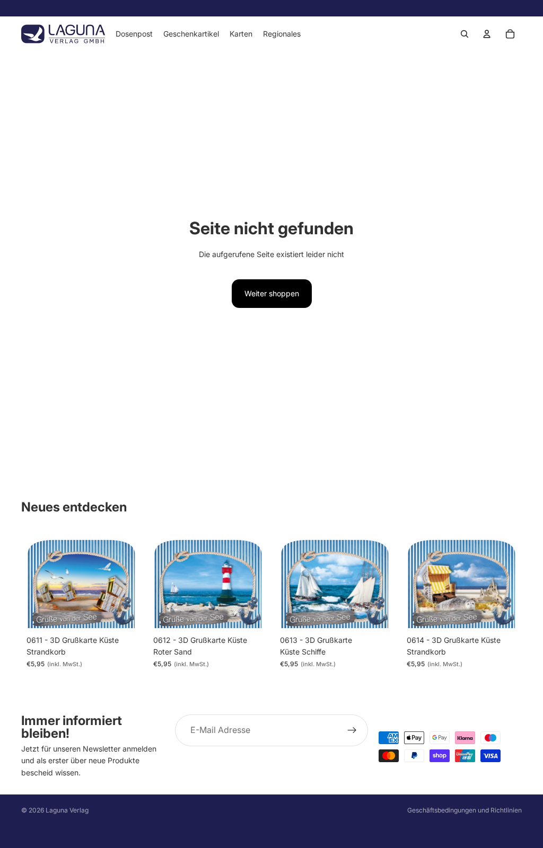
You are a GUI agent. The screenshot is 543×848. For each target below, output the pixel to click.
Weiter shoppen (271, 293)
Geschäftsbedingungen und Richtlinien (464, 810)
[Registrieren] (352, 730)
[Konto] (486, 34)
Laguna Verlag (67, 810)
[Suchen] (464, 34)
